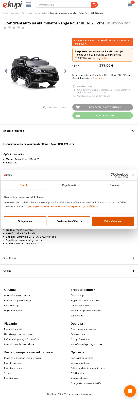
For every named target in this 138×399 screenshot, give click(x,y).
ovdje (104, 58)
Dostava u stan (78, 334)
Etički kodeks (77, 373)
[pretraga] (94, 5)
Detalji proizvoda (13, 130)
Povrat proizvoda (13, 368)
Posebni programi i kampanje (86, 310)
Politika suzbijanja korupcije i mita (88, 368)
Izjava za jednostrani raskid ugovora (23, 357)
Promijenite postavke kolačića (86, 383)
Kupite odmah (105, 115)
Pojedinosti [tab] (69, 185)
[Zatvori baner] (133, 175)
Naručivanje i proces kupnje (18, 334)
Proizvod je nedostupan (105, 107)
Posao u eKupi (11, 305)
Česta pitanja (77, 295)
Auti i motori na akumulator (34, 13)
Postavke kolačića (67, 221)
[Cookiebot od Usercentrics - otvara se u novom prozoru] (113, 175)
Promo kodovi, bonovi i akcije (19, 344)
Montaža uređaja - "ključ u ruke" (87, 344)
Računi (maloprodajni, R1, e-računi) (21, 339)
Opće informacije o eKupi (17, 295)
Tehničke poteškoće (81, 305)
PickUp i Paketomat (80, 339)
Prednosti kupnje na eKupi (17, 300)
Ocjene (7, 270)
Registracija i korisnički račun (85, 300)
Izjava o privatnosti (80, 362)
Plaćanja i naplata (13, 329)
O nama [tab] (114, 185)
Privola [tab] (24, 185)
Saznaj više (99, 78)
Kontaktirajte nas (79, 378)
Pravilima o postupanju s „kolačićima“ (75, 206)
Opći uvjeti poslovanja (82, 357)
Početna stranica (10, 13)
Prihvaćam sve (113, 221)
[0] (129, 3)
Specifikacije (10, 258)
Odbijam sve (25, 221)
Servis (7, 373)
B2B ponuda (77, 315)
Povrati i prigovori (13, 362)
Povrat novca (11, 378)
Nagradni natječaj (13, 310)
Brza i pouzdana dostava (83, 329)
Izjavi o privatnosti (37, 206)
